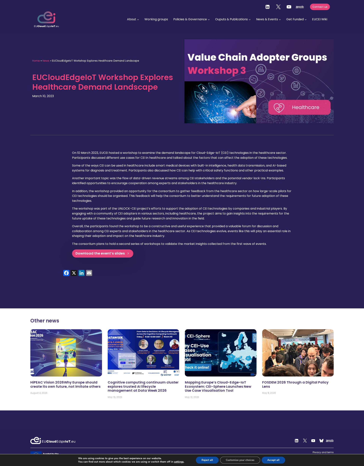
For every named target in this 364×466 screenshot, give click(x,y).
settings (179, 462)
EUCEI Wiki (319, 19)
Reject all (207, 460)
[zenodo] (299, 6)
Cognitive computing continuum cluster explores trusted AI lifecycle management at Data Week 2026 (143, 386)
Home (36, 61)
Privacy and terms (323, 452)
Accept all (273, 460)
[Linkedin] (267, 6)
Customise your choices (240, 460)
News (45, 61)
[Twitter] (278, 6)
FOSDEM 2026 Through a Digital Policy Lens (295, 384)
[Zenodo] (330, 441)
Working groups (156, 19)
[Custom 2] (322, 441)
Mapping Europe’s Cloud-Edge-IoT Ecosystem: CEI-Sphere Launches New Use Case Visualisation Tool (218, 386)
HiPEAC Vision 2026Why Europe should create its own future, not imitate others (65, 384)
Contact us (319, 7)
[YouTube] (288, 6)
